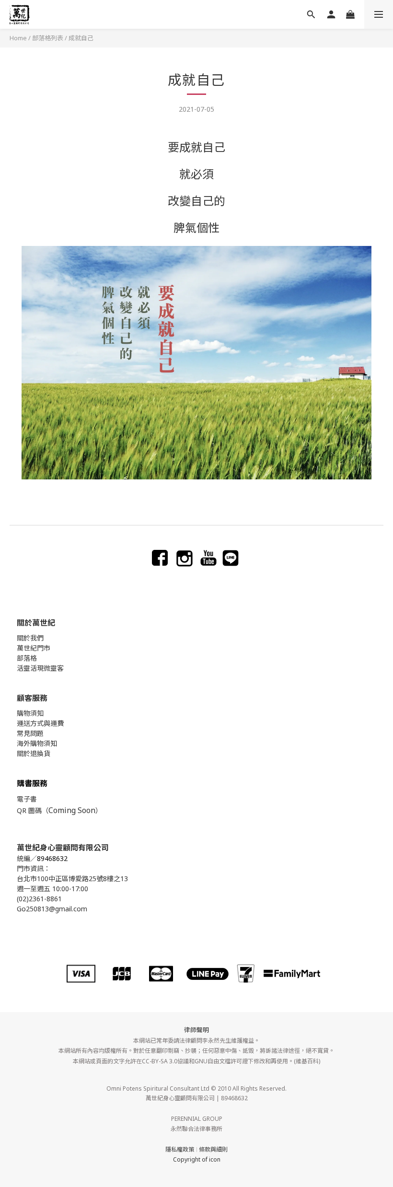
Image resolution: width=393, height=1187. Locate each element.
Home (18, 38)
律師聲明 (196, 1029)
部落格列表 (47, 38)
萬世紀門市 (33, 647)
